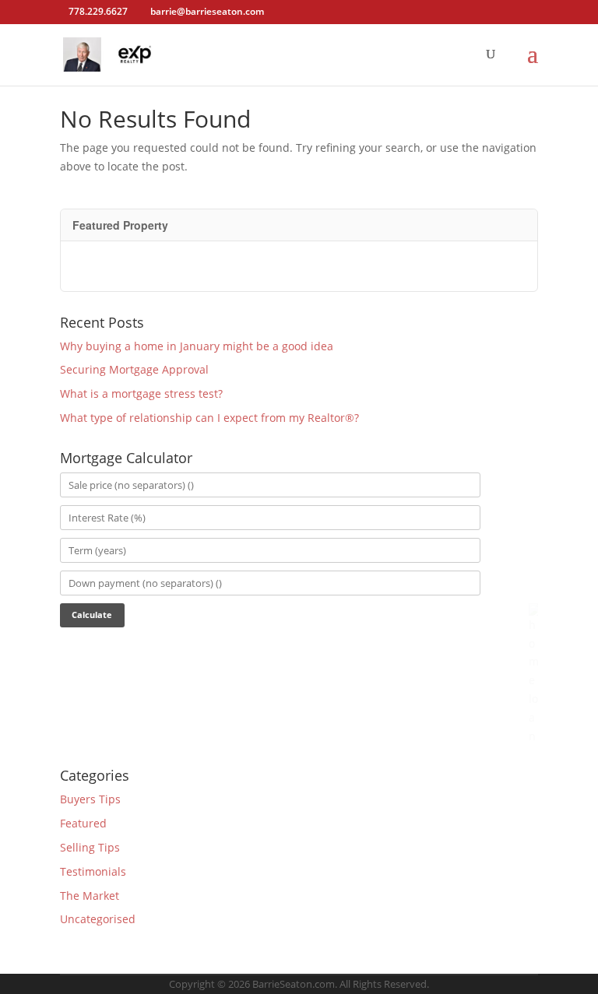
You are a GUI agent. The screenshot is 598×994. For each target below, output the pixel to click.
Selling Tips (90, 847)
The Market (89, 895)
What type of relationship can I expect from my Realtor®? (209, 417)
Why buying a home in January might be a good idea (196, 346)
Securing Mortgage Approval (134, 369)
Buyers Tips (90, 799)
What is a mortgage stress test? (141, 393)
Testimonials (93, 871)
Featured (83, 823)
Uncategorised (97, 918)
